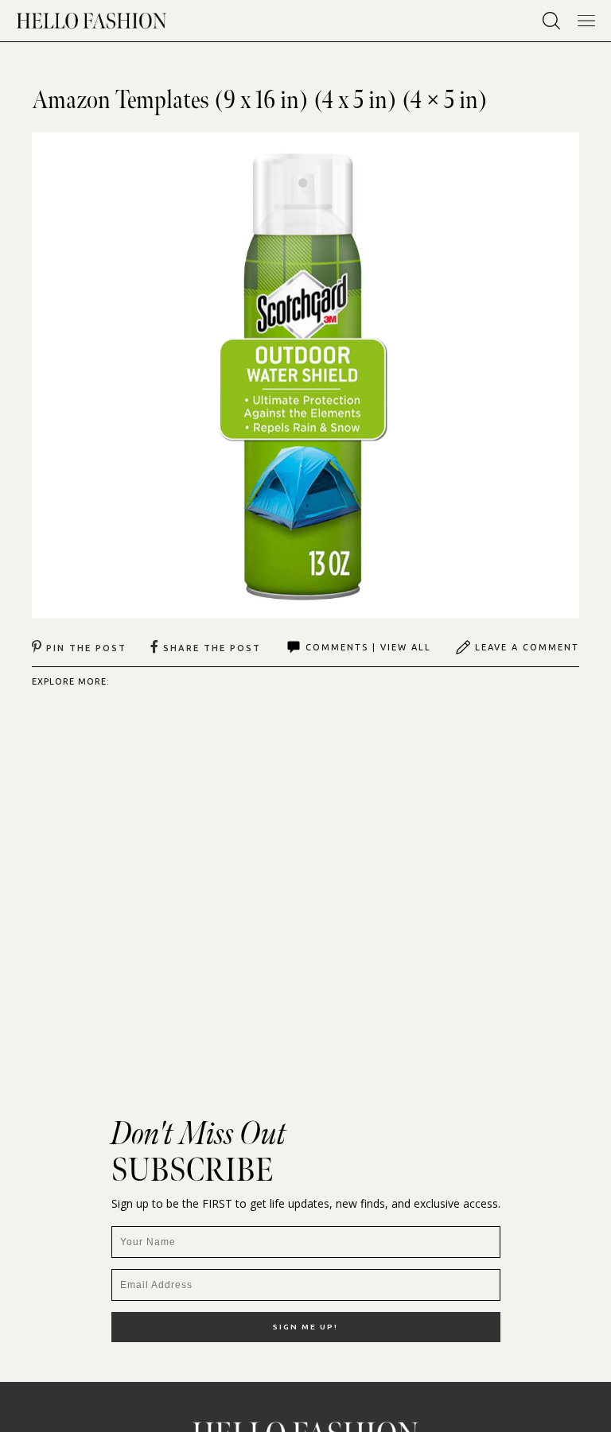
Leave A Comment (527, 647)
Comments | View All (368, 647)
